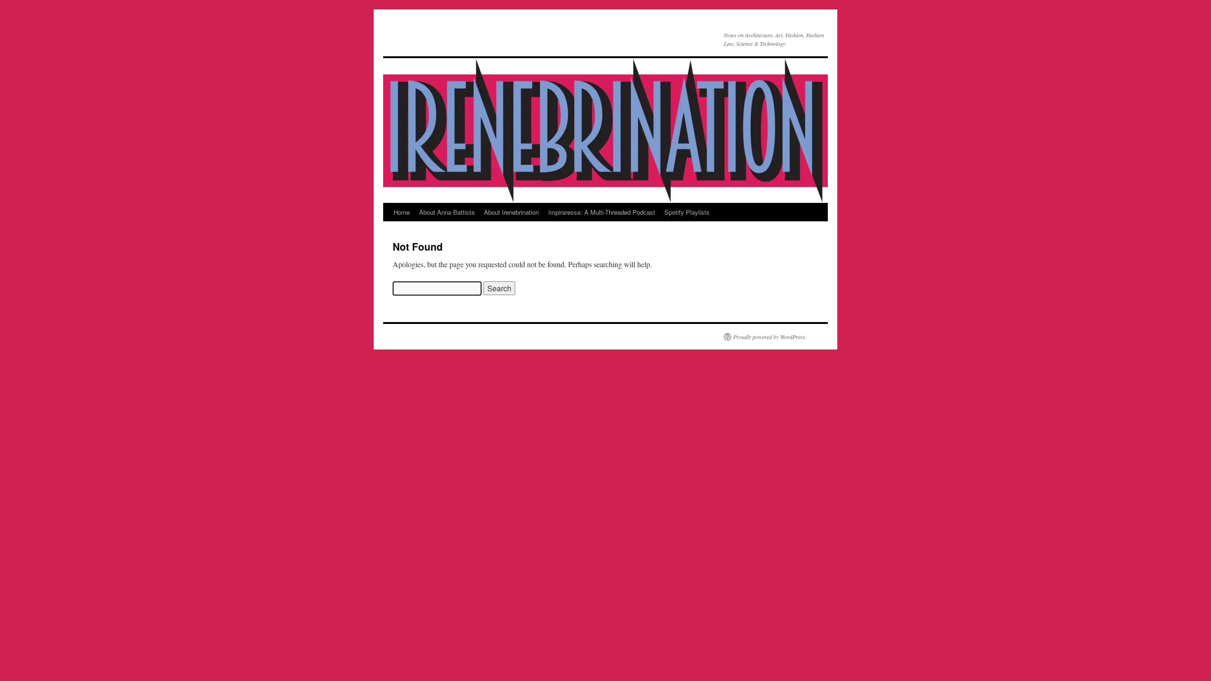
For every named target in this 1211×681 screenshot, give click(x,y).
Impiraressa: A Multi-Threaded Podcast (601, 212)
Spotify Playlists (687, 212)
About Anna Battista (446, 212)
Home (402, 212)
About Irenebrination (511, 212)
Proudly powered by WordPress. (770, 336)
